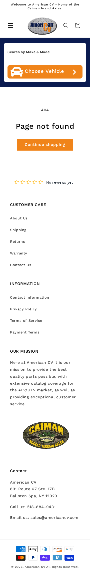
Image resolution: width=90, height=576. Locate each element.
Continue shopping (45, 144)
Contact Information (29, 297)
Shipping (18, 230)
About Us (19, 218)
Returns (17, 241)
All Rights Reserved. (62, 567)
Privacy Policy (23, 309)
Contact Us (20, 265)
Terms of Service (26, 320)
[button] (10, 25)
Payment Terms (25, 332)
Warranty (18, 253)
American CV (35, 567)
